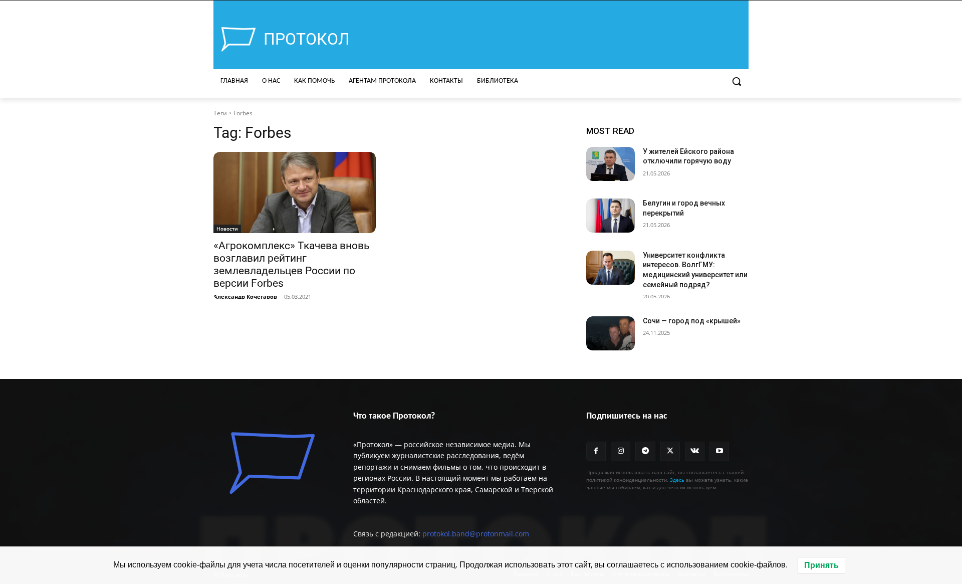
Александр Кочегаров (245, 296)
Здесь (677, 479)
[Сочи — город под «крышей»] (610, 333)
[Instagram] (620, 451)
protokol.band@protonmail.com (475, 533)
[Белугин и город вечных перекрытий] (610, 216)
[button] (737, 81)
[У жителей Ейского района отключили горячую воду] (610, 164)
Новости (227, 228)
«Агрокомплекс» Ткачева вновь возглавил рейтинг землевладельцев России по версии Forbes (291, 264)
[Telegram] (645, 451)
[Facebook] (596, 451)
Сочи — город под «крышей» (692, 321)
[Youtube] (719, 451)
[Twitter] (670, 451)
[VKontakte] (694, 451)
